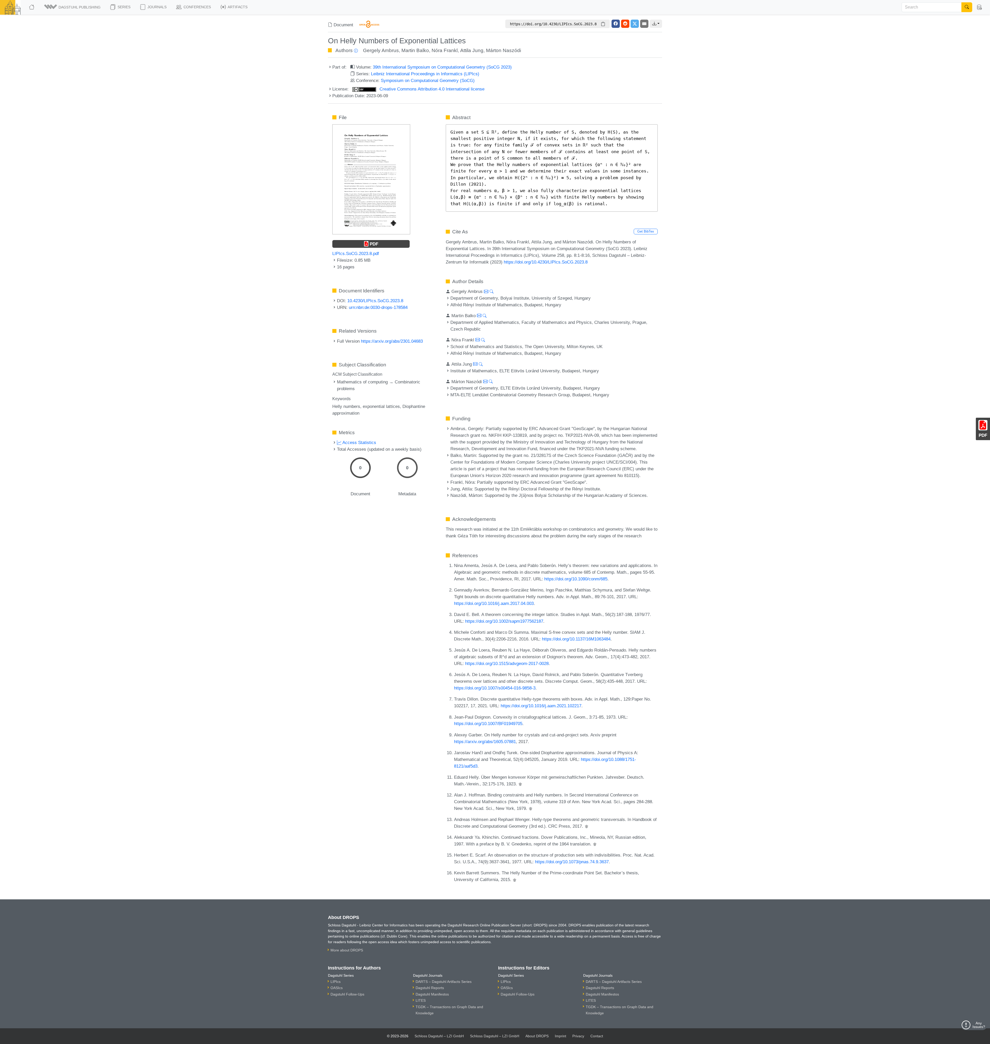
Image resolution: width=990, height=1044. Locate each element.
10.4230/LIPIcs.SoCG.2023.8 (375, 300)
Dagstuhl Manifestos (432, 994)
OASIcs (337, 988)
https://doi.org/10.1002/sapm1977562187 (504, 621)
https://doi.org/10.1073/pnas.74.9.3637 (572, 861)
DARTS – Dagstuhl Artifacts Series (444, 982)
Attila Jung (471, 50)
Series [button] (123, 7)
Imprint (560, 1036)
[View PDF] (371, 179)
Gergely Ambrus (381, 50)
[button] (72, 7)
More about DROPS (347, 950)
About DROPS (537, 1036)
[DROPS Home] (32, 7)
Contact (596, 1036)
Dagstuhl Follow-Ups (347, 994)
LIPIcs (336, 982)
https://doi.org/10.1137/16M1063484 (576, 639)
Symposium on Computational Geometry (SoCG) (428, 80)
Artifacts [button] (237, 7)
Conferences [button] (197, 7)
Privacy (578, 1036)
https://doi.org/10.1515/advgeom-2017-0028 (507, 663)
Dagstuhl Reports (430, 988)
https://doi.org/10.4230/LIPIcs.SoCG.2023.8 (546, 262)
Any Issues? (978, 1025)
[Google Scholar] (520, 783)
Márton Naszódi (503, 50)
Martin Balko (415, 50)
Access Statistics (358, 442)
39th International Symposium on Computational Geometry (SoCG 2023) (442, 67)
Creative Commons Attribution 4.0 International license (431, 89)
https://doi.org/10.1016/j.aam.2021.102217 (541, 705)
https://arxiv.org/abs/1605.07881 (485, 741)
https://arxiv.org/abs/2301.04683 (392, 341)
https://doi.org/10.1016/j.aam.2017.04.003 (494, 603)
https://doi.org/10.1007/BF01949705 (488, 723)
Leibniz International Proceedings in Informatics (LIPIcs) (425, 73)
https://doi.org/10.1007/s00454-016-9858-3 (494, 687)
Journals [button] (156, 7)
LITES (421, 1000)
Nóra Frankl (445, 50)
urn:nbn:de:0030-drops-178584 (378, 307)
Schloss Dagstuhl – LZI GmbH (439, 1036)
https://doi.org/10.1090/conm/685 (575, 578)
